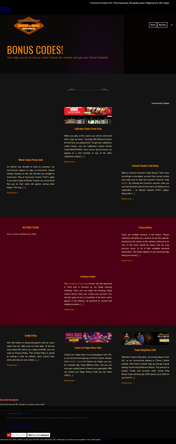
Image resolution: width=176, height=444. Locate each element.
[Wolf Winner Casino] (88, 337)
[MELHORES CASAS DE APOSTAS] (88, 115)
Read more (13, 192)
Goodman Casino (87, 276)
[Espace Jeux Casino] (24, 25)
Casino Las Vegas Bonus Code (88, 347)
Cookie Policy (31, 335)
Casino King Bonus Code (145, 350)
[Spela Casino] (88, 248)
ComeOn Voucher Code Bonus (145, 165)
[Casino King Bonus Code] (145, 338)
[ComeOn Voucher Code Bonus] (145, 137)
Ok (102, 439)
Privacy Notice (145, 227)
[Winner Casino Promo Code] (30, 131)
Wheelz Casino (75, 361)
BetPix (124, 183)
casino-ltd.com (27, 413)
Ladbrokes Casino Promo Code (88, 128)
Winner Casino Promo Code (31, 159)
